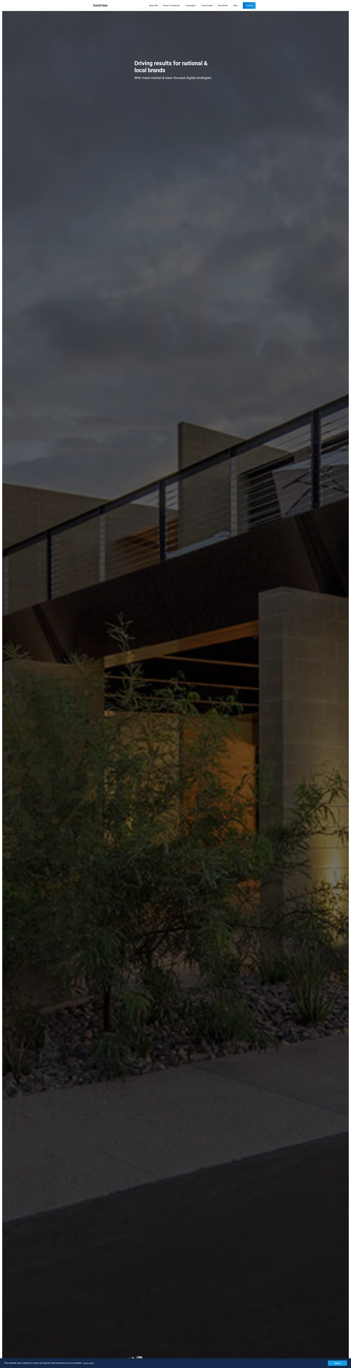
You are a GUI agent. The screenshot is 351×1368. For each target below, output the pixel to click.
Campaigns (191, 5)
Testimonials (207, 5)
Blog (235, 5)
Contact (249, 5)
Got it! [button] (337, 1363)
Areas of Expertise (171, 5)
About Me (153, 5)
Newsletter (223, 5)
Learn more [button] (88, 1363)
